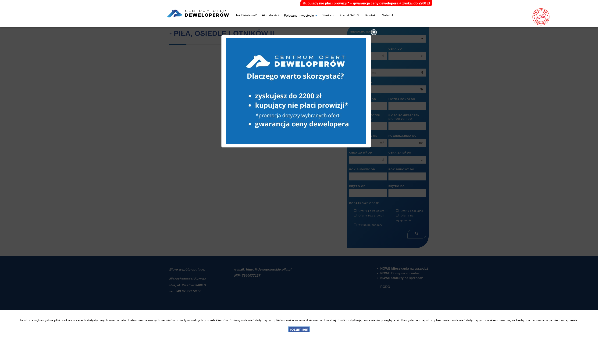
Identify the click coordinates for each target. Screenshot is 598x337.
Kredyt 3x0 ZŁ (349, 15)
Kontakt (371, 15)
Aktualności (270, 15)
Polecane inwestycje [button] (299, 15)
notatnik (388, 15)
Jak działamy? (246, 15)
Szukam (328, 15)
